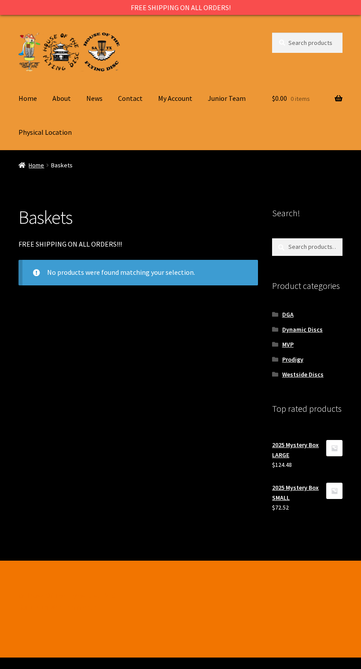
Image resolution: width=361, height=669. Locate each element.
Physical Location (45, 132)
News (94, 98)
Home (27, 98)
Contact (130, 98)
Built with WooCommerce (57, 606)
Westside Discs (303, 374)
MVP (288, 344)
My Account (175, 98)
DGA (288, 314)
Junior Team (227, 98)
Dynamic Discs (302, 329)
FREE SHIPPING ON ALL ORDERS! (181, 7)
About (61, 98)
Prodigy (292, 359)
